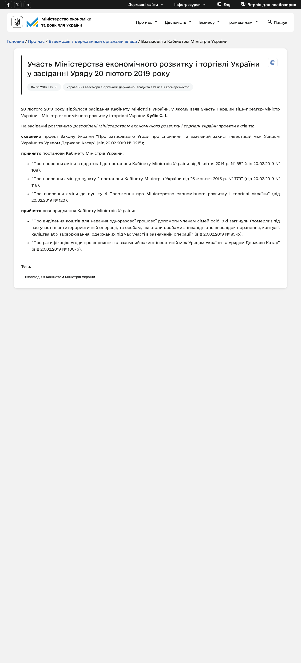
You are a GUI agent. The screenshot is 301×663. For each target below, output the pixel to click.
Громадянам (240, 22)
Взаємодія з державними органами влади (93, 41)
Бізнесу (207, 22)
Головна (15, 41)
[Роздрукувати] (272, 62)
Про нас (144, 22)
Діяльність (176, 22)
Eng (227, 5)
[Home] (51, 22)
